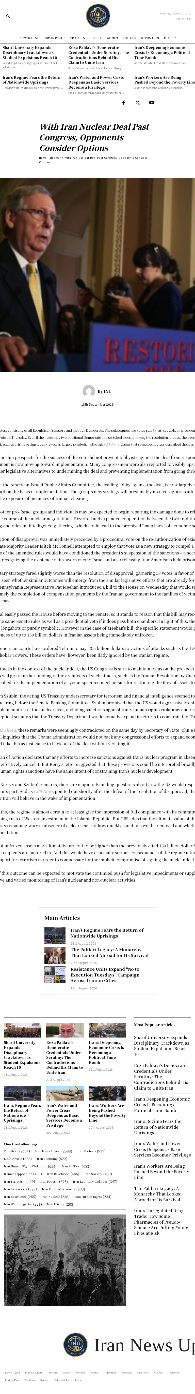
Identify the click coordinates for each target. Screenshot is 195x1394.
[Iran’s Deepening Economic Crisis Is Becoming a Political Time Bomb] (107, 1030)
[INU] (90, 391)
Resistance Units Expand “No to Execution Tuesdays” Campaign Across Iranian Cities (105, 974)
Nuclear (55, 158)
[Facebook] (123, 103)
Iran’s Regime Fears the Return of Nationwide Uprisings (31, 80)
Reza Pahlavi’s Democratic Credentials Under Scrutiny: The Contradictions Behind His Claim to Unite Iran (98, 55)
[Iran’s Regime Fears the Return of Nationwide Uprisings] (55, 935)
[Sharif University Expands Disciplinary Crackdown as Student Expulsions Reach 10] (22, 1030)
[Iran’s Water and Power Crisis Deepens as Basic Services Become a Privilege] (65, 1093)
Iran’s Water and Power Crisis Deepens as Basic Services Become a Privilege (96, 82)
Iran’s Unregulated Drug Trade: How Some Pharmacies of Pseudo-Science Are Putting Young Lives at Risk (161, 1222)
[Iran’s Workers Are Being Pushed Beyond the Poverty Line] (107, 1093)
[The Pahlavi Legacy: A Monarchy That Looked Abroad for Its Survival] (55, 955)
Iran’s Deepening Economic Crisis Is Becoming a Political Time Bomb (162, 52)
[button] (8, 16)
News (42, 158)
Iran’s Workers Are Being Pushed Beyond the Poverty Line (164, 80)
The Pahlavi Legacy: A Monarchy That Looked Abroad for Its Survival (110, 952)
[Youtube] (151, 103)
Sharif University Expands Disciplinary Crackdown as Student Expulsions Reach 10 (30, 52)
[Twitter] (137, 103)
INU (107, 391)
